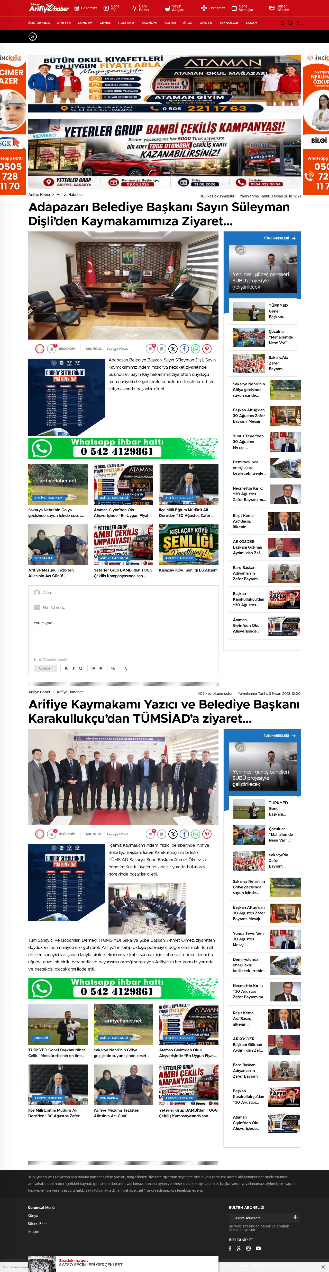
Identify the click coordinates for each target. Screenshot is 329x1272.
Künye (33, 1216)
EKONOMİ (150, 23)
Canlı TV (115, 8)
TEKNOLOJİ (228, 23)
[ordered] (93, 668)
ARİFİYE (64, 23)
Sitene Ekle (37, 1224)
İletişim (33, 1232)
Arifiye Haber (39, 195)
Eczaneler (217, 8)
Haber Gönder (283, 8)
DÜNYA (206, 23)
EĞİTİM (170, 23)
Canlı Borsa (144, 8)
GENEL (105, 23)
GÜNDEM (85, 23)
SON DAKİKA (39, 23)
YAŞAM (251, 23)
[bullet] (100, 668)
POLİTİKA (126, 23)
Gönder (45, 668)
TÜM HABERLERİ (276, 238)
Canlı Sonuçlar (246, 8)
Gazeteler (89, 8)
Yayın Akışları (178, 8)
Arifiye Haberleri (70, 195)
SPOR (188, 23)
